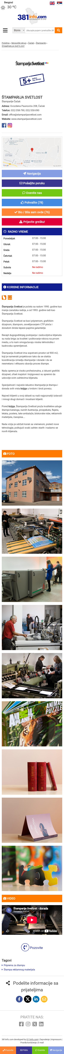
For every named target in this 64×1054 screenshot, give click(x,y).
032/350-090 (32, 110)
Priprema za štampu (14, 965)
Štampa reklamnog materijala (19, 969)
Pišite (25, 1050)
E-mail (41, 1042)
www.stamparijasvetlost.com (26, 119)
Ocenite (41, 1050)
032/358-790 (18, 110)
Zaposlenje (45, 1039)
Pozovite (36, 948)
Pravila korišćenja (28, 1042)
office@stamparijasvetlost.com (25, 114)
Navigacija (57, 1050)
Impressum (56, 1039)
